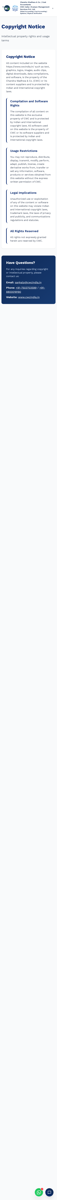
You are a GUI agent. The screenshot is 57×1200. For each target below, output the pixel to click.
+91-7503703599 (26, 287)
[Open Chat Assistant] (49, 1192)
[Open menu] (53, 8)
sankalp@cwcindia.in (28, 282)
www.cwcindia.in (29, 297)
